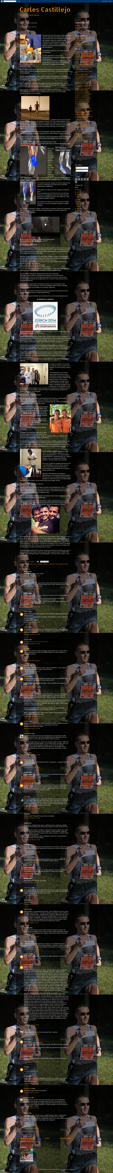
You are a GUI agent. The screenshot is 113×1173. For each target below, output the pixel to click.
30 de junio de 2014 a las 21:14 (32, 686)
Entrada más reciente (27, 1138)
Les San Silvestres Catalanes (82, 105)
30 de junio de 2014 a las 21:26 (32, 728)
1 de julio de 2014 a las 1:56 (31, 882)
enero (78, 206)
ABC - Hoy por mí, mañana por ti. (83, 131)
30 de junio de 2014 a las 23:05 (32, 808)
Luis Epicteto (27, 1097)
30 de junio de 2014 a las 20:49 (32, 622)
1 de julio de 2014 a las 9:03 (31, 904)
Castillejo (45, 564)
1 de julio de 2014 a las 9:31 (31, 922)
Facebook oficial (79, 42)
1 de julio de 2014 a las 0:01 (31, 862)
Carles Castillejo (45, 9)
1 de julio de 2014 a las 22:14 (31, 1034)
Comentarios (80, 170)
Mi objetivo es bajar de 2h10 (82, 96)
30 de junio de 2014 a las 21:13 (32, 671)
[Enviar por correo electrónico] (41, 562)
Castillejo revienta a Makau (82, 92)
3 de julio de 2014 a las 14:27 (31, 1092)
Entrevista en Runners (80, 139)
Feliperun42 (27, 954)
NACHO (26, 1039)
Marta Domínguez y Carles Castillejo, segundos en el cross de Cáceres (84, 66)
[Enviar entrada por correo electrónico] (38, 561)
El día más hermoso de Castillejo (83, 137)
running (66, 564)
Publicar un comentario (28, 1131)
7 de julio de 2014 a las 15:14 (31, 1128)
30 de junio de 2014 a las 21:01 (32, 643)
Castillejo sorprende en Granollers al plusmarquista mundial (83, 86)
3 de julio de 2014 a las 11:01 (31, 1083)
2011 (78, 213)
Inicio (47, 1138)
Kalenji (26, 1030)
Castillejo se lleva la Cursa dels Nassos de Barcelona (83, 108)
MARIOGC (26, 665)
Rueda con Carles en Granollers (83, 98)
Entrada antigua (65, 1138)
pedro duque (27, 941)
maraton (61, 564)
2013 (78, 209)
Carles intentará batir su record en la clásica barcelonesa (83, 117)
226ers (27, 564)
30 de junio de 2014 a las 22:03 (32, 767)
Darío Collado (27, 760)
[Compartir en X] (44, 562)
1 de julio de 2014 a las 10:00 (31, 936)
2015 (78, 192)
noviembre (79, 196)
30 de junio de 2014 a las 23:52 (32, 852)
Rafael (25, 796)
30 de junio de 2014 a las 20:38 (32, 588)
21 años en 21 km (79, 80)
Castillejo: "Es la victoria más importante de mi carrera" (82, 89)
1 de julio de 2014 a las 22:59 (31, 1051)
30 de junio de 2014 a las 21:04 (32, 660)
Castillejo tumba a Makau (81, 74)
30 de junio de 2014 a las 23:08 (32, 818)
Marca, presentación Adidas (82, 129)
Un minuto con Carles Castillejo (83, 94)
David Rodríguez (28, 691)
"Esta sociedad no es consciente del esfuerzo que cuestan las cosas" (83, 53)
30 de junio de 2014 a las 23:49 (32, 839)
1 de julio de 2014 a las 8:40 (31, 895)
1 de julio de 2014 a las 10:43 (31, 959)
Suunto (77, 30)
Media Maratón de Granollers (82, 102)
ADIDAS (77, 25)
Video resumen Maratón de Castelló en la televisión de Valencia (82, 126)
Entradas (79, 167)
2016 (78, 190)
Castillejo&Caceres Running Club (83, 44)
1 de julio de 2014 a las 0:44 (31, 873)
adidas (31, 564)
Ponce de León (28, 1088)
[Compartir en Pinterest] (48, 562)
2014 (78, 194)
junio (77, 201)
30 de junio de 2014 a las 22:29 (32, 778)
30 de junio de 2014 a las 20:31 (32, 575)
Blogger (73, 1169)
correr (57, 564)
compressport (51, 564)
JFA (25, 1067)
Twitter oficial (78, 40)
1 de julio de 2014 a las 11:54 (31, 1025)
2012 (78, 211)
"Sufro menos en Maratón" (82, 119)
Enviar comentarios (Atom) (34, 1141)
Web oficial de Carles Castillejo (83, 38)
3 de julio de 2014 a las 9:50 (31, 1071)
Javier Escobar (28, 857)
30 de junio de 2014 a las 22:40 (32, 792)
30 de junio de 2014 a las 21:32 (32, 755)
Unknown (26, 611)
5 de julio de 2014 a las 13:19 (31, 1108)
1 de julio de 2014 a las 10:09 (31, 949)
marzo (78, 204)
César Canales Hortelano (30, 783)
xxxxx (25, 648)
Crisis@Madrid (28, 733)
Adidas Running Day (80, 103)
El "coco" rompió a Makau (81, 69)
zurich (21, 565)
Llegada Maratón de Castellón (82, 114)
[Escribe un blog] (43, 562)
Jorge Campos (28, 887)
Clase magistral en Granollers (82, 99)
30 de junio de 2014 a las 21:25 (32, 716)
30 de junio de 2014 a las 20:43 (32, 606)
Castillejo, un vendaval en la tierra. (84, 59)
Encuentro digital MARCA (81, 140)
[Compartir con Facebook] (46, 562)
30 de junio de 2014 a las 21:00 (32, 634)
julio (77, 199)
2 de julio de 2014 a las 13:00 (31, 1062)
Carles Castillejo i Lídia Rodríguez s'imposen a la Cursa (83, 111)
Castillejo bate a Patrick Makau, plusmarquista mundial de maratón (84, 82)
